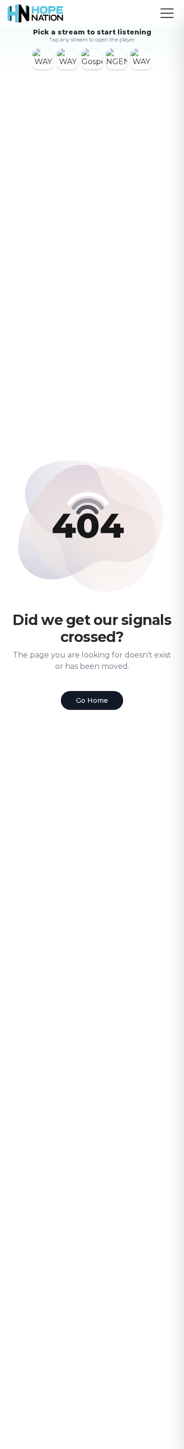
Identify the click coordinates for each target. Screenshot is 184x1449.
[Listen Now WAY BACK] (67, 59)
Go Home (92, 700)
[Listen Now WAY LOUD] (141, 59)
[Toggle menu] (167, 13)
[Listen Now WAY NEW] (43, 59)
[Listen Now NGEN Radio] (116, 59)
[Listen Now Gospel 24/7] (92, 59)
